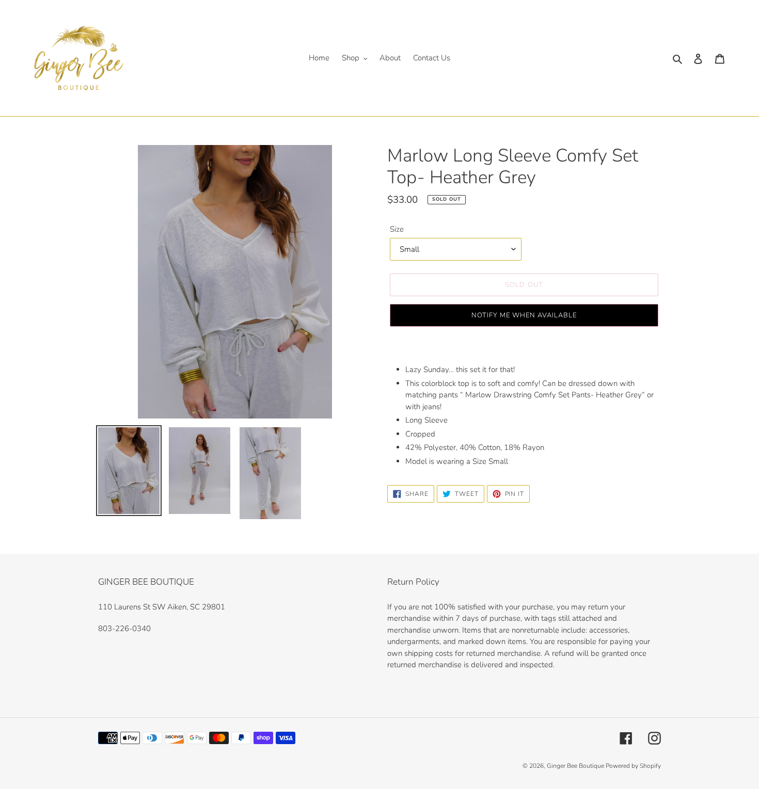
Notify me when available (524, 315)
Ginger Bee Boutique (576, 766)
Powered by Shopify (633, 766)
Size (397, 229)
